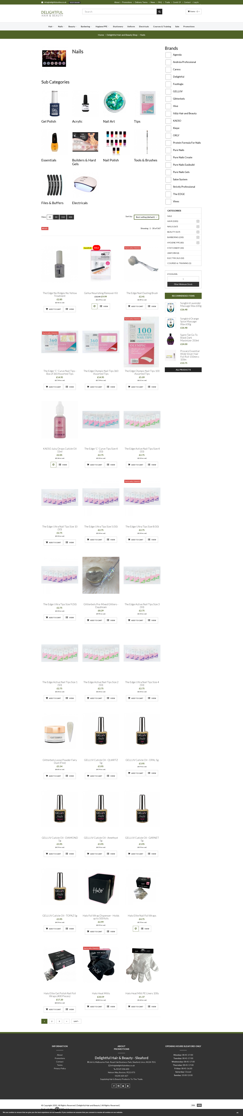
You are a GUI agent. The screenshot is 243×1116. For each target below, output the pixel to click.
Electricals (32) (175, 258)
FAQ (160, 2)
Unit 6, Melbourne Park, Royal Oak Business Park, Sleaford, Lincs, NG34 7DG (122, 1062)
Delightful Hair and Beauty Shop (122, 34)
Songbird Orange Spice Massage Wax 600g (189, 321)
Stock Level (172, 274)
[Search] (159, 11)
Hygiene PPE (101, 26)
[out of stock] (94, 306)
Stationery (118, 26)
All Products (183, 369)
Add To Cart (55, 309)
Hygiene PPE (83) (175, 243)
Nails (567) (172, 226)
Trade (167, 2)
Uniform (131, 26)
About (117, 2)
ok (237, 1112)
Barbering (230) (175, 237)
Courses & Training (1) (179, 263)
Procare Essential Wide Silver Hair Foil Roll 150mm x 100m (190, 355)
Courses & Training (162, 26)
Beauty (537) (173, 232)
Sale (177, 26)
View (71, 309)
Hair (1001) (172, 221)
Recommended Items (183, 296)
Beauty (71, 26)
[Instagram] (118, 1086)
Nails (60, 26)
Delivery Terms (141, 2)
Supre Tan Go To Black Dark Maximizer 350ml (189, 337)
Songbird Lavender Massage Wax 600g (191, 304)
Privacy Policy (60, 1068)
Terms (60, 1065)
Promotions (127, 2)
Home (101, 34)
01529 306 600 (75, 2)
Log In (196, 2)
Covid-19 (177, 2)
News (153, 2)
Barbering (85, 26)
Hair (50, 26)
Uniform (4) (173, 253)
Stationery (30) (175, 248)
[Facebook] (114, 1086)
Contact (187, 2)
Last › (76, 1021)
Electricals (144, 26)
